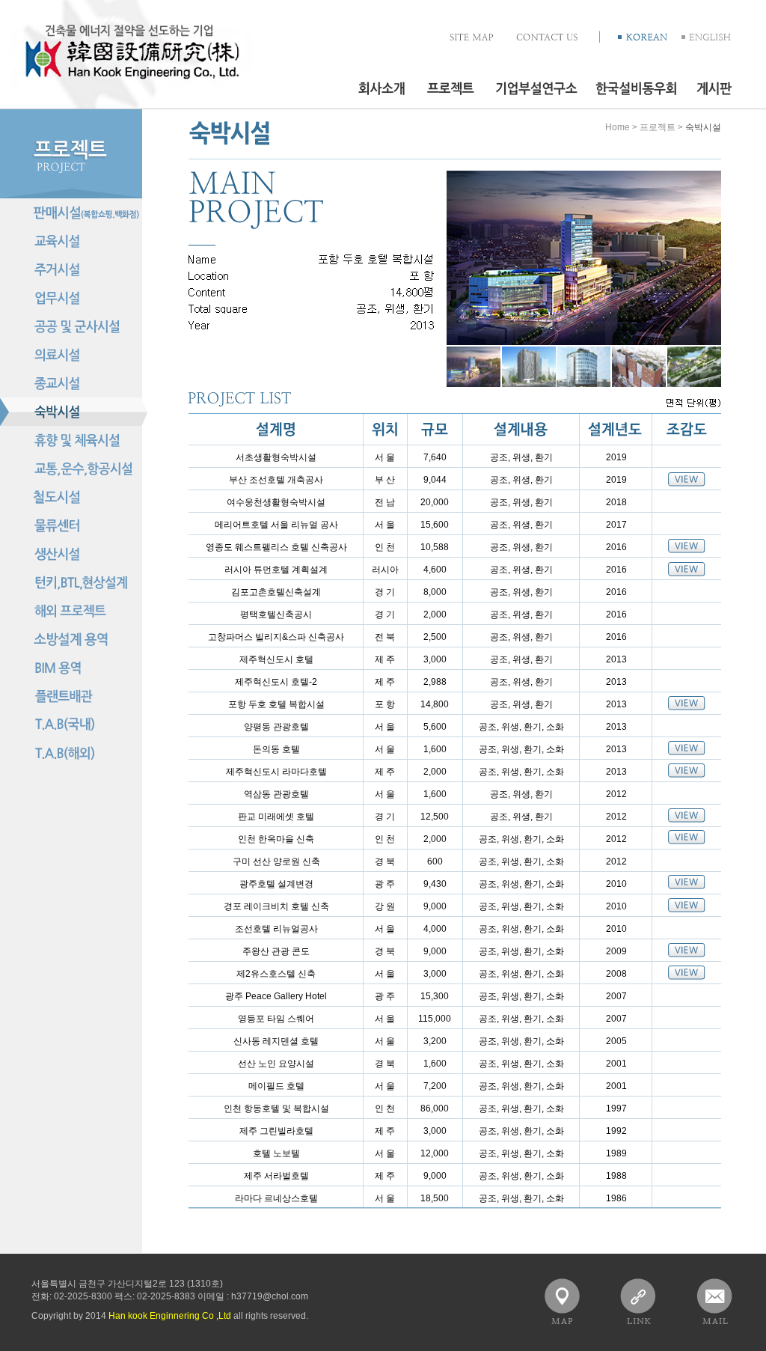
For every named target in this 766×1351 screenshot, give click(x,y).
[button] (706, 37)
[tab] (473, 367)
